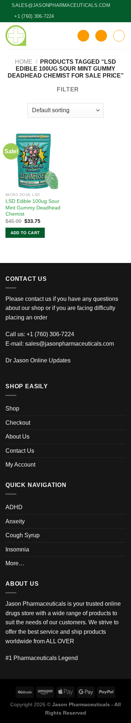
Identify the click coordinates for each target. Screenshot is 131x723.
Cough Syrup (22, 535)
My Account (20, 464)
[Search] (83, 36)
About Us (17, 436)
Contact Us (19, 451)
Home (23, 62)
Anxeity (15, 521)
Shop (12, 408)
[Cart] (101, 36)
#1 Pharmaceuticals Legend (41, 658)
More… (14, 563)
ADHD (14, 507)
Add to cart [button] (25, 233)
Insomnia (17, 549)
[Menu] (119, 36)
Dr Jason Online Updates (38, 360)
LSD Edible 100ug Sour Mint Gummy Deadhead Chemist (32, 208)
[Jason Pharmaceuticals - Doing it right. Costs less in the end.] (15, 35)
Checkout (17, 423)
